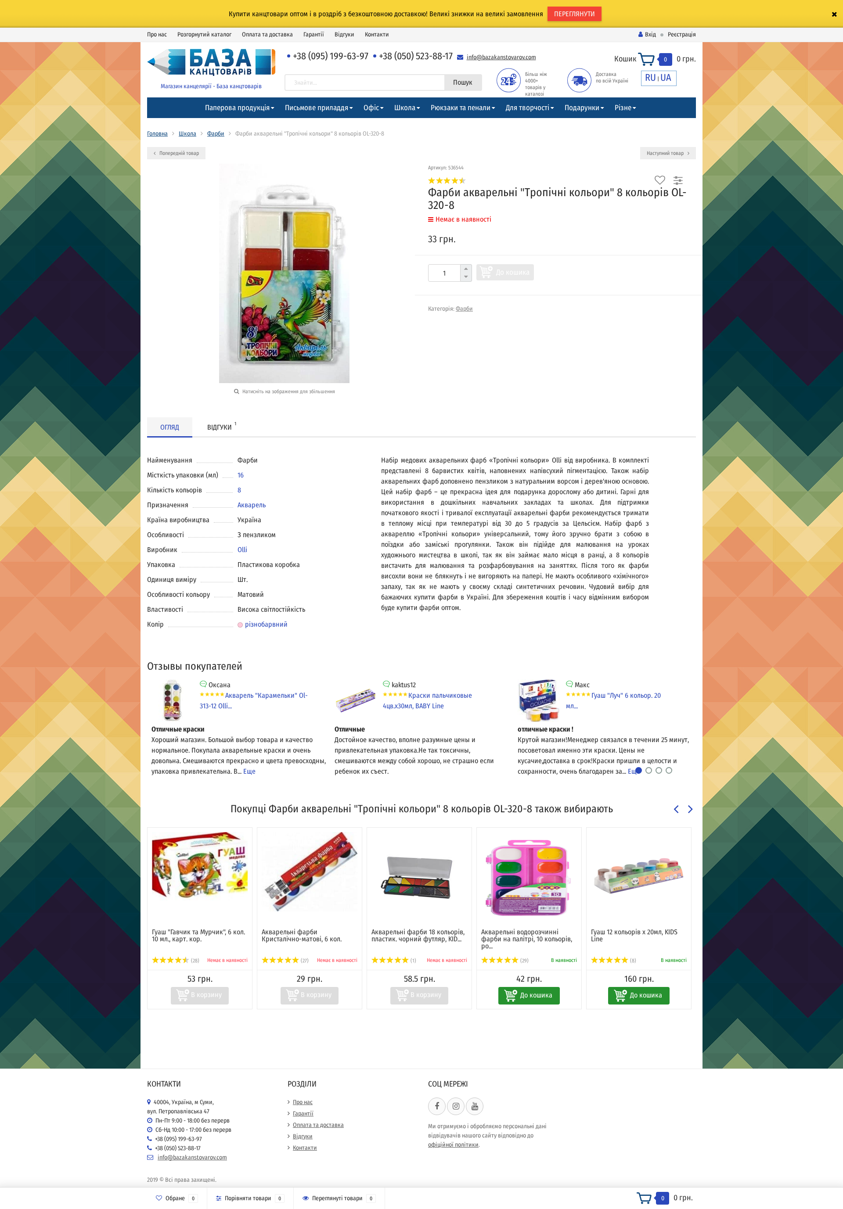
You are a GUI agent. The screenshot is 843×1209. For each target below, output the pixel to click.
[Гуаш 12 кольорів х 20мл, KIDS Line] (639, 876)
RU (650, 77)
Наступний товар (666, 153)
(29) (524, 961)
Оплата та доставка (267, 34)
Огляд (169, 427)
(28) (194, 961)
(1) (412, 961)
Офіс (371, 107)
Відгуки (344, 34)
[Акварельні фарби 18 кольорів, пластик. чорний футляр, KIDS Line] (419, 876)
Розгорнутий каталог (204, 34)
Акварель (252, 505)
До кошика (513, 272)
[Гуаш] (200, 866)
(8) (632, 961)
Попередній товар (178, 153)
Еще (249, 771)
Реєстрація (682, 34)
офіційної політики (453, 1144)
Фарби (215, 133)
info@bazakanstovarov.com (501, 57)
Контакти (377, 34)
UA (665, 77)
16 (241, 475)
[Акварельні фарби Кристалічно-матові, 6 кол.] (309, 871)
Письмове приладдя (316, 107)
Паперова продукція (237, 107)
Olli (242, 549)
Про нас (157, 34)
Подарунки (582, 107)
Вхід (650, 34)
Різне (623, 107)
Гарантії (313, 34)
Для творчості (527, 107)
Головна (157, 133)
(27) (304, 961)
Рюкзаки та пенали (460, 107)
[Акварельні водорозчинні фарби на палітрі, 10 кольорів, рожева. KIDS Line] (529, 876)
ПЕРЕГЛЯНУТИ (574, 14)
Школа (404, 107)
